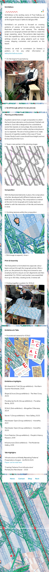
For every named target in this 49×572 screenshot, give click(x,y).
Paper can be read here (13, 462)
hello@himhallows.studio (13, 53)
